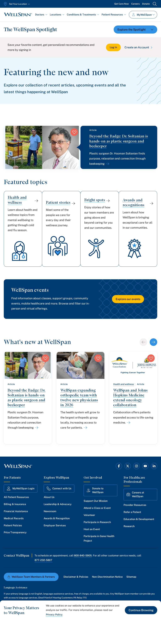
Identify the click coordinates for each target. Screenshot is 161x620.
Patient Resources (112, 14)
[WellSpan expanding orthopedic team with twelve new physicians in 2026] (85, 427)
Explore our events (128, 299)
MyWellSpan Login (23, 488)
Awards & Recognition (57, 518)
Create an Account (137, 47)
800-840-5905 (83, 555)
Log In (113, 47)
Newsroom (50, 511)
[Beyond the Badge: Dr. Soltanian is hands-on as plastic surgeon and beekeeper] (107, 163)
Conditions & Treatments (81, 14)
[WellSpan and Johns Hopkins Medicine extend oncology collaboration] (128, 422)
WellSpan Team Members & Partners (33, 576)
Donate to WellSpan (97, 490)
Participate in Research (97, 522)
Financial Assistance (16, 511)
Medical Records (14, 518)
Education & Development (139, 519)
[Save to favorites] (74, 132)
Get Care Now (121, 4)
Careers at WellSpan (138, 494)
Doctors (39, 14)
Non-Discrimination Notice (107, 576)
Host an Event (92, 529)
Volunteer (89, 515)
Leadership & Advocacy (58, 504)
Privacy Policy (54, 614)
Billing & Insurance (15, 504)
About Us (49, 497)
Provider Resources (135, 504)
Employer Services (55, 525)
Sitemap (131, 576)
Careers (135, 4)
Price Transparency (15, 532)
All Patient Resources (16, 497)
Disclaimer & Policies (76, 576)
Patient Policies (13, 525)
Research (129, 526)
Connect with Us (61, 488)
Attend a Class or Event (97, 507)
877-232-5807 (43, 560)
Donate (146, 4)
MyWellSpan (144, 14)
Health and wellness (123, 384)
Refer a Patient (132, 512)
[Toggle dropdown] (135, 30)
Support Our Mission (96, 500)
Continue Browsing (141, 610)
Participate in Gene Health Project (99, 538)
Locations (55, 14)
